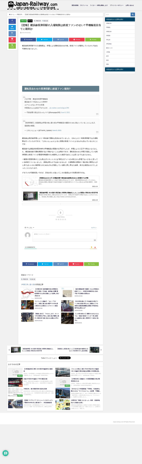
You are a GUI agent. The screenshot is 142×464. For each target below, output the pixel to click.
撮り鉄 (30, 20)
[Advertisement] (60, 68)
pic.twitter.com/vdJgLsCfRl (59, 108)
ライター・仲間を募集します (99, 5)
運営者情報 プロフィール (80, 5)
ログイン (94, 227)
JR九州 (108, 39)
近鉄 (107, 60)
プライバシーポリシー (116, 5)
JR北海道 (108, 43)
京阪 (107, 64)
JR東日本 (23, 20)
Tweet (12, 28)
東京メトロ (109, 48)
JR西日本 (108, 31)
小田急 (108, 52)
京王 (107, 56)
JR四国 (108, 35)
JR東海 (108, 27)
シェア (12, 22)
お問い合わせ (130, 5)
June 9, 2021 (65, 112)
